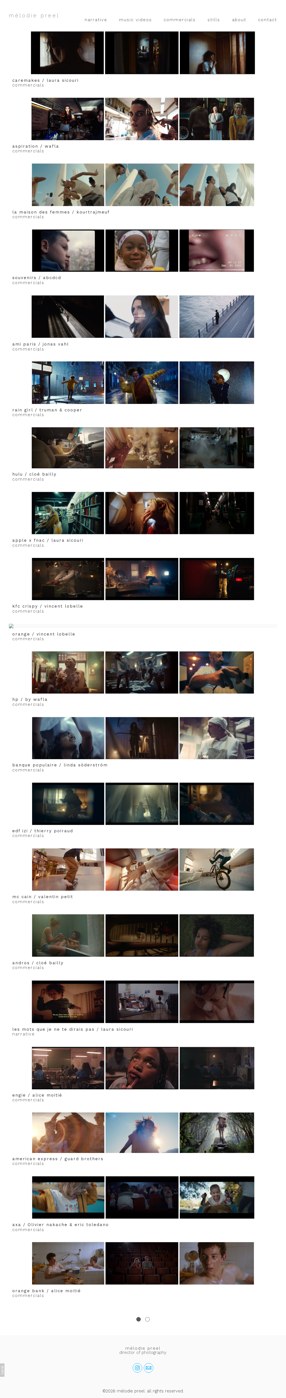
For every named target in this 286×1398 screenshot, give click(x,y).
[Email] (148, 1368)
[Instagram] (137, 1368)
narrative (96, 19)
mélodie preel (143, 1348)
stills (214, 19)
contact (267, 19)
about (239, 19)
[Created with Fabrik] (2, 1370)
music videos (135, 19)
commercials (180, 19)
